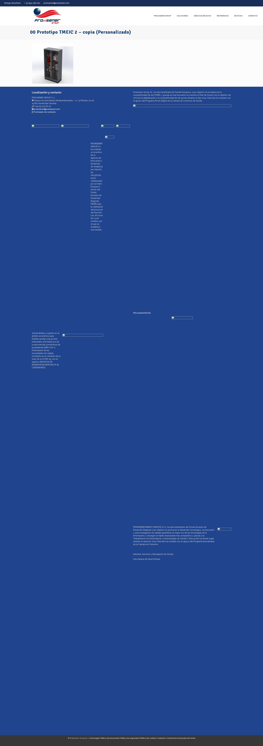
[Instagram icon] (257, 3)
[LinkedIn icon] (254, 3)
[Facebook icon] (247, 3)
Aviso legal (94, 738)
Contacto (161, 738)
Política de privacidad (109, 738)
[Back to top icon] (250, 740)
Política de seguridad (129, 738)
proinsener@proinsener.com (56, 3)
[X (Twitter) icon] (250, 3)
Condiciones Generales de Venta (180, 738)
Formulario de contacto (45, 112)
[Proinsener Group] (34, 15)
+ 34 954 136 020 (32, 3)
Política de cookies (148, 738)
